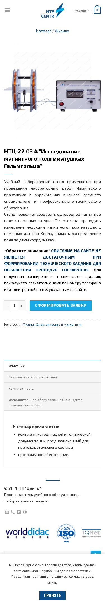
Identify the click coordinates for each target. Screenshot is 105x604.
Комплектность (21, 388)
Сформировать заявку (60, 305)
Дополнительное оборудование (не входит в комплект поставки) (46, 402)
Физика (62, 30)
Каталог (43, 30)
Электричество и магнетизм (58, 324)
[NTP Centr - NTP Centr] (53, 10)
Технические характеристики (33, 377)
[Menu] (7, 10)
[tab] (52, 365)
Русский (80, 10)
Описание (17, 366)
